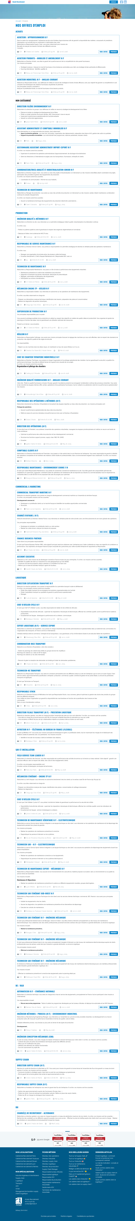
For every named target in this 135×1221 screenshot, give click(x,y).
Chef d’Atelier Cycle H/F (28, 799)
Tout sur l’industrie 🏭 (76, 1161)
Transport (19, 1183)
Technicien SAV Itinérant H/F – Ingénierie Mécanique (41, 917)
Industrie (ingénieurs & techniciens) (27, 1175)
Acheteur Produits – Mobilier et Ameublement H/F (40, 58)
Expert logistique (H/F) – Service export (36, 625)
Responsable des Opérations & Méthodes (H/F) (38, 400)
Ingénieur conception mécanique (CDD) (35, 1036)
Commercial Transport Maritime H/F (34, 492)
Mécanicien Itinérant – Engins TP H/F (34, 776)
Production (21, 213)
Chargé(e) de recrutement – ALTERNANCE (35, 1113)
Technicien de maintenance (29, 189)
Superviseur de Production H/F (32, 311)
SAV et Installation (25, 749)
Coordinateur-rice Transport (31, 643)
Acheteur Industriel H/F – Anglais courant (37, 79)
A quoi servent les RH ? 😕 (78, 1171)
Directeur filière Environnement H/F (34, 106)
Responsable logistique (50, 1174)
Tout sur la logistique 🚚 (77, 1158)
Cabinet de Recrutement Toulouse (27, 1158)
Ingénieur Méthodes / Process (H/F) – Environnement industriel (47, 1013)
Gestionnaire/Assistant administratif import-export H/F (44, 147)
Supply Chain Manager (50, 1169)
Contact (113, 2)
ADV (17, 1186)
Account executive (26, 556)
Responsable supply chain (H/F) (32, 1084)
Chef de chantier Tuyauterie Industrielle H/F (38, 356)
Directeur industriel (48, 1158)
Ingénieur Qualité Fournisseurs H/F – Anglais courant (43, 379)
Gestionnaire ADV (48, 1187)
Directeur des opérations (50, 1156)
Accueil (18, 21)
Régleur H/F (22, 334)
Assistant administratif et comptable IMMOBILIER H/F (42, 128)
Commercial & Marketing (28, 486)
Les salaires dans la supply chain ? (80, 1184)
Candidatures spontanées (85, 1216)
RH (17, 1107)
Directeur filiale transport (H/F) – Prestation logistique (44, 712)
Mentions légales (66, 1216)
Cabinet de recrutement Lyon (25, 1164)
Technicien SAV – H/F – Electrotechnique (36, 844)
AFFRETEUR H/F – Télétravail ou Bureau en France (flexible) (44, 729)
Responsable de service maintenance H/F (36, 243)
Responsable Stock (26, 691)
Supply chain (22, 1059)
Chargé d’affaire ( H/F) (27, 515)
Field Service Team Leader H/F (31, 755)
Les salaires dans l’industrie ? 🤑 (80, 1179)
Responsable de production (51, 1180)
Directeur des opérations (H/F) (31, 426)
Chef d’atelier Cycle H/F (28, 604)
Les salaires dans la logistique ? (79, 1181)
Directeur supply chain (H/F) (30, 1065)
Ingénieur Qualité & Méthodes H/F (32, 218)
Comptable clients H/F (27, 450)
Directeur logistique (48, 1164)
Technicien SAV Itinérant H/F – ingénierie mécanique (41, 960)
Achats (19, 31)
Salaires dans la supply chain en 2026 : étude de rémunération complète (106, 1175)
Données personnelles (48, 1216)
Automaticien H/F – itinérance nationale (36, 991)
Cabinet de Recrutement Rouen (26, 1161)
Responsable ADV (48, 1177)
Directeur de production (50, 1166)
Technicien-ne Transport (29, 670)
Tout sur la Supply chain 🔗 (78, 1156)
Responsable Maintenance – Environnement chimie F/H (42, 467)
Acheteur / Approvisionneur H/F (32, 37)
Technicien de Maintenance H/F (31, 266)
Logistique (21, 577)
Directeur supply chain (49, 1161)
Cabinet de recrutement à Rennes (27, 1166)
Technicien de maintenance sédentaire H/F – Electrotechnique (46, 820)
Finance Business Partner (29, 538)
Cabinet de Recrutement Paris (26, 1156)
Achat (18, 1189)
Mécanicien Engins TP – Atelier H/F (33, 288)
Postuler (114, 52)
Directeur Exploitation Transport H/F (35, 583)
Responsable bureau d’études (52, 1172)
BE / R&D (20, 985)
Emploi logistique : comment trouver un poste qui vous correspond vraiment (105, 1158)
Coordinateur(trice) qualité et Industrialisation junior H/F (45, 169)
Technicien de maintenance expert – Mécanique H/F (41, 868)
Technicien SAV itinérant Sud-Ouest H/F (35, 893)
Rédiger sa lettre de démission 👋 (80, 1169)
